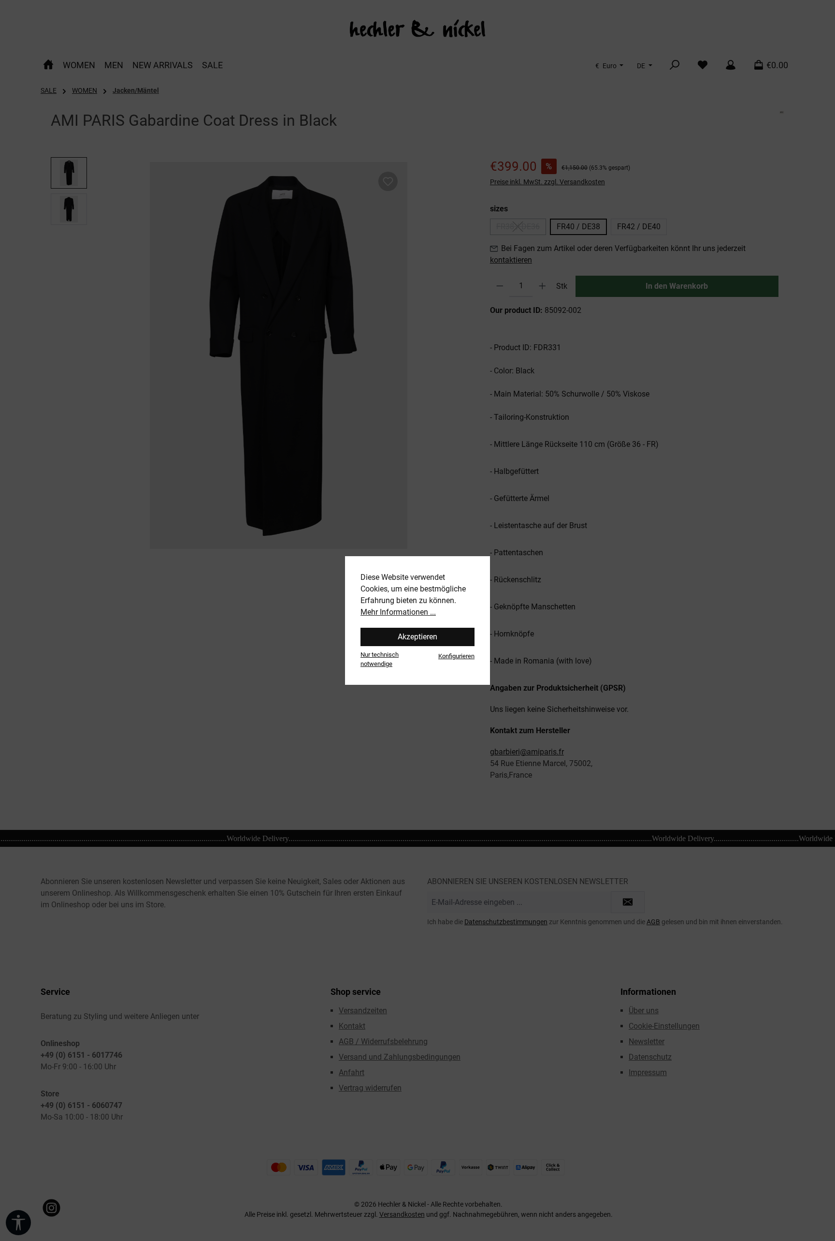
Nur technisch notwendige (379, 659)
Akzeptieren (417, 636)
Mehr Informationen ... (398, 612)
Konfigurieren (456, 656)
